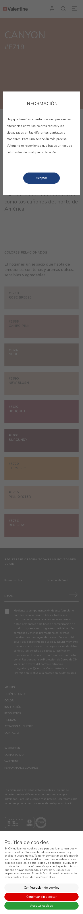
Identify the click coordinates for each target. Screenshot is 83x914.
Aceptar (41, 178)
